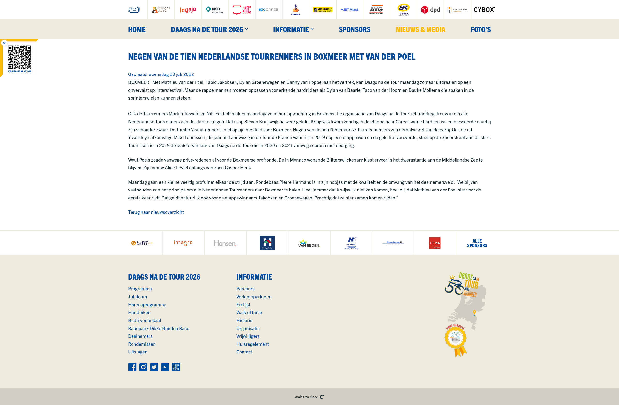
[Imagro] (183, 243)
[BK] (403, 9)
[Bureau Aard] (161, 9)
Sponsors (354, 29)
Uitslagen (137, 351)
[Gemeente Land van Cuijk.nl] (242, 9)
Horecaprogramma (147, 304)
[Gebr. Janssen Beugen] (323, 9)
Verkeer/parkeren (254, 296)
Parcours (245, 288)
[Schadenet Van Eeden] (309, 243)
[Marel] (350, 9)
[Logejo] (188, 9)
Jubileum (137, 296)
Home (137, 29)
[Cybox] (484, 9)
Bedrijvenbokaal (144, 320)
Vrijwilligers (248, 336)
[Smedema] (393, 243)
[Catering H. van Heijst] (351, 243)
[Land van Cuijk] (176, 367)
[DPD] (430, 9)
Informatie (291, 29)
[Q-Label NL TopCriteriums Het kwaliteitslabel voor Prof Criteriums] (456, 340)
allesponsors (477, 243)
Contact (244, 351)
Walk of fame (249, 312)
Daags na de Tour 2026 (207, 29)
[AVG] (376, 9)
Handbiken (139, 312)
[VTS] (134, 9)
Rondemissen (142, 344)
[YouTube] (165, 367)
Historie (244, 320)
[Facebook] (132, 367)
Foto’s (481, 29)
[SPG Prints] (269, 9)
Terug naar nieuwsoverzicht (156, 212)
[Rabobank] (296, 9)
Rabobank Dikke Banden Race (158, 328)
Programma (140, 288)
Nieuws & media (420, 29)
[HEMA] (435, 243)
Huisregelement (252, 344)
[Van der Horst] (457, 9)
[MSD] (215, 9)
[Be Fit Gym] (141, 243)
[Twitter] (154, 367)
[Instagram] (143, 367)
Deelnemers (140, 336)
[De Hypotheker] (267, 243)
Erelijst (243, 304)
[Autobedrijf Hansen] (225, 243)
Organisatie (248, 328)
